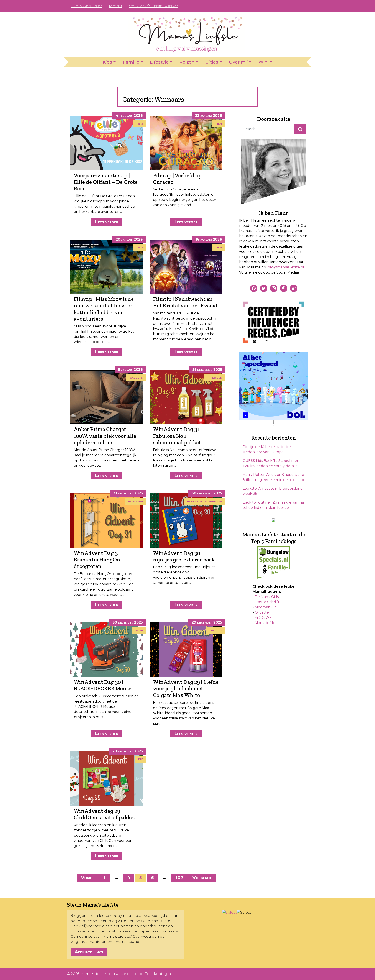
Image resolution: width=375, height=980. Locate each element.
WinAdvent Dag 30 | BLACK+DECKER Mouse (102, 685)
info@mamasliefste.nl (285, 267)
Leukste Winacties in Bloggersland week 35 (273, 491)
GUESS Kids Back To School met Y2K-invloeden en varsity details (270, 463)
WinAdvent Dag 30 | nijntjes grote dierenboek (184, 556)
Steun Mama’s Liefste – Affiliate (153, 6)
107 (179, 877)
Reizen (187, 62)
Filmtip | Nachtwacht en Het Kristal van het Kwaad (185, 302)
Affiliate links (89, 951)
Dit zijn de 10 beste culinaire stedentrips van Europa (267, 449)
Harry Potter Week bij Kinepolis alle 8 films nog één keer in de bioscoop (273, 477)
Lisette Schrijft (267, 602)
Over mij (238, 62)
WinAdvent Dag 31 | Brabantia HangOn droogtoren (98, 560)
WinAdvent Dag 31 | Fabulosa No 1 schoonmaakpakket (177, 436)
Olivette (262, 612)
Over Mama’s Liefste (86, 6)
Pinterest (287, 6)
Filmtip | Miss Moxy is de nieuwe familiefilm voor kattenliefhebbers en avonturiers (104, 309)
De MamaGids (267, 597)
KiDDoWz (263, 618)
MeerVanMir (265, 607)
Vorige (87, 877)
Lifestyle (159, 62)
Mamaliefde (265, 623)
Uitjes (211, 62)
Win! (263, 62)
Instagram (294, 6)
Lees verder (106, 221)
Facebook (280, 6)
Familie (131, 62)
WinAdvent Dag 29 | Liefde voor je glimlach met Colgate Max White (186, 688)
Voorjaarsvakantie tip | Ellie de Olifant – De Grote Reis (106, 182)
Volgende (202, 877)
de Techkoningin (155, 974)
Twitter (301, 6)
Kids (107, 62)
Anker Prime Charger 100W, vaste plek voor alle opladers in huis (105, 436)
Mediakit (115, 6)
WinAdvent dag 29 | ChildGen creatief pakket (104, 814)
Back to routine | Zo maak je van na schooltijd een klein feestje (273, 505)
